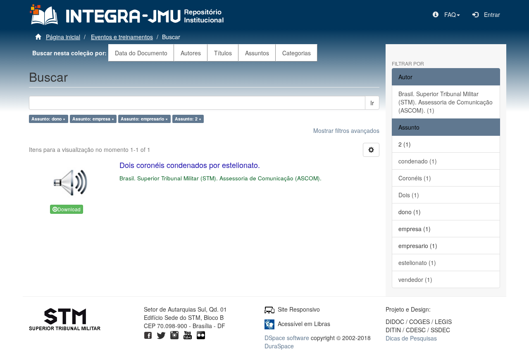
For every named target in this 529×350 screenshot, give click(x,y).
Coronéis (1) (414, 178)
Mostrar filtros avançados (346, 130)
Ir (372, 103)
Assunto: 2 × (188, 119)
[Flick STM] (201, 334)
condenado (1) (417, 161)
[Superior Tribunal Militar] (65, 320)
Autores (191, 53)
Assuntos (257, 53)
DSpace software (286, 337)
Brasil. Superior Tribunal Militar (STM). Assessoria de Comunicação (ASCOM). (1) (445, 102)
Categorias (296, 53)
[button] (446, 14)
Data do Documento (141, 53)
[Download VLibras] (269, 323)
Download (69, 209)
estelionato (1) (417, 262)
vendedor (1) (415, 279)
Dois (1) (408, 195)
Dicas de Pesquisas (411, 338)
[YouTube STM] (187, 334)
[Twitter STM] (161, 334)
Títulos (223, 53)
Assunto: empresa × (93, 119)
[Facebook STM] (148, 334)
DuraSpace (279, 346)
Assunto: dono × (48, 119)
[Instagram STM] (174, 334)
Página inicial (63, 37)
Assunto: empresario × (144, 119)
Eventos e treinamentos (122, 37)
